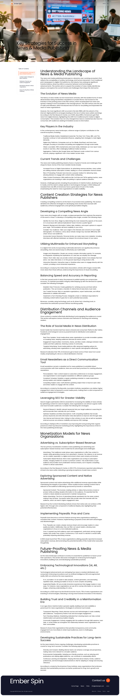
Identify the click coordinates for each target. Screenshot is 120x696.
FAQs (87, 686)
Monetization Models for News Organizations (27, 86)
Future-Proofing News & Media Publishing (27, 90)
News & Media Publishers (24, 37)
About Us (94, 691)
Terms (104, 691)
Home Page (75, 686)
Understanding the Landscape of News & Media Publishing (27, 73)
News (82, 686)
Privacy (99, 691)
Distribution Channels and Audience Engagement (25, 82)
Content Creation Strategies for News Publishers (27, 77)
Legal (108, 691)
